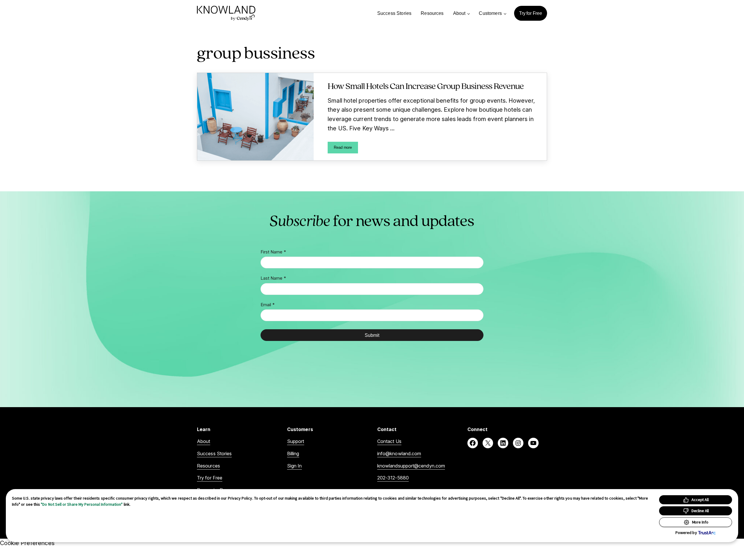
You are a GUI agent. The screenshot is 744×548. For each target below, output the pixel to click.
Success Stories (214, 453)
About (203, 441)
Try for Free (209, 478)
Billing (293, 453)
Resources (208, 466)
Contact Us (389, 441)
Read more (346, 148)
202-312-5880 (393, 478)
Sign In (294, 466)
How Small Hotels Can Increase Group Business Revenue (426, 85)
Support (295, 441)
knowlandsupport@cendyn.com (411, 466)
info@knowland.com (399, 453)
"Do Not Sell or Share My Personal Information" (82, 504)
